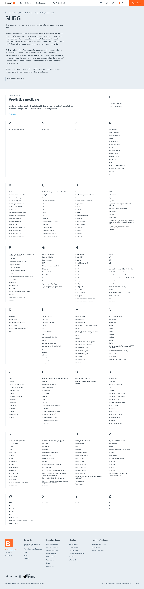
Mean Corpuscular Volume (83, 345)
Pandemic (45, 381)
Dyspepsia (78, 233)
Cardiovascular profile (49, 233)
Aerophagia (112, 159)
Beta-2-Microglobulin (15, 207)
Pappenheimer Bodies (49, 384)
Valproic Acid (113, 444)
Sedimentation (13, 467)
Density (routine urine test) (83, 201)
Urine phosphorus (81, 473)
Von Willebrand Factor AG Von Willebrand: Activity (118, 474)
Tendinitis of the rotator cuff (50, 452)
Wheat (11, 515)
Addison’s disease (114, 150)
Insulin (111, 290)
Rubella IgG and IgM (115, 423)
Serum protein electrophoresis (18, 482)
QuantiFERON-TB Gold (82, 378)
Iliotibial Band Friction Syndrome (119, 272)
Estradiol (111, 230)
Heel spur (78, 296)
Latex (44, 325)
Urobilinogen (79, 484)
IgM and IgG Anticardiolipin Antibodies (121, 269)
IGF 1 (110, 260)
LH (43, 349)
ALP (110, 174)
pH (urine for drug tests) (49, 417)
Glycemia (45, 269)
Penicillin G (45, 408)
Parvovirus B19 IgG (48, 387)
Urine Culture (79, 461)
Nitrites (111, 340)
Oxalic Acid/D (13, 414)
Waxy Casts (12, 509)
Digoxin (77, 213)
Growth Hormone (47, 278)
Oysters (11, 417)
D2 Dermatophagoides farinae (85, 195)
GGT (43, 263)
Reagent (111, 390)
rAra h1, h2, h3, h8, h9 (115, 384)
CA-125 (44, 210)
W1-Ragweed (13, 503)
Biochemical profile (15, 219)
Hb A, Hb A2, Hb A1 (81, 263)
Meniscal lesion (80, 360)
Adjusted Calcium (114, 156)
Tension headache (48, 458)
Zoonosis (111, 509)
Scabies (11, 456)
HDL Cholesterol (80, 293)
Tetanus (44, 461)
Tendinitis (45, 450)
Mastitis (77, 336)
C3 (43, 204)
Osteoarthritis (13, 399)
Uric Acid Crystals (81, 452)
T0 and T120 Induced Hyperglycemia (54, 441)
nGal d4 (111, 337)
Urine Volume (79, 481)
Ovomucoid (12, 411)
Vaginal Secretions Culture (117, 441)
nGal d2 (111, 331)
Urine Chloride (79, 458)
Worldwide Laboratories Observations (21, 521)
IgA (110, 257)
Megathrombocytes (81, 354)
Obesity (11, 381)
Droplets (78, 230)
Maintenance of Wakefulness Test (86, 325)
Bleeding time (13, 225)
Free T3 (11, 300)
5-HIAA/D (45, 130)
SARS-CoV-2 (13, 452)
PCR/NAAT (46, 393)
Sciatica (11, 464)
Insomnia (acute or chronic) (117, 287)
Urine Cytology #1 (80, 464)
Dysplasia (78, 236)
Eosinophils (112, 217)
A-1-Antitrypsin (113, 130)
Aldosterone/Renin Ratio (116, 168)
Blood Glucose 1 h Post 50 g (17, 227)
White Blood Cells (14, 518)
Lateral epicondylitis (48, 322)
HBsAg (77, 284)
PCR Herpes (46, 390)
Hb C (77, 266)
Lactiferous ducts (47, 316)
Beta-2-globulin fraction (16, 204)
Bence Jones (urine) (15, 201)
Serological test (14, 473)
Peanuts (44, 396)
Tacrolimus (45, 447)
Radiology (112, 381)
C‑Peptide (45, 195)
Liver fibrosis (46, 358)
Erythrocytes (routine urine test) (119, 227)
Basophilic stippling (15, 198)
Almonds (111, 171)
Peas (43, 399)
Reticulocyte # (113, 405)
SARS (11, 450)
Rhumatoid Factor (114, 417)
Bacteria (11, 192)
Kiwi (10, 331)
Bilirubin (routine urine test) (17, 213)
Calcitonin (45, 219)
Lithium (44, 355)
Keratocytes (13, 319)
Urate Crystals (79, 444)
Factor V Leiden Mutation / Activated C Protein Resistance (21, 255)
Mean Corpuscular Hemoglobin (85, 342)
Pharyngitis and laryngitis (50, 420)
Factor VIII (12, 259)
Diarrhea (78, 210)
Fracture (11, 294)
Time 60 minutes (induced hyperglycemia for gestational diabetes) (55, 482)
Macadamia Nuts (80, 316)
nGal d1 (111, 328)
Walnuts (11, 506)
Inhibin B (111, 284)
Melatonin (78, 357)
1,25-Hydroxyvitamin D (116, 103)
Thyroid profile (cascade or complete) (54, 470)
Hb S (77, 275)
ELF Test (111, 214)
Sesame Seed (13, 485)
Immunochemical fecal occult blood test (121, 278)
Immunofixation (113, 281)
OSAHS (11, 393)
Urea (76, 447)
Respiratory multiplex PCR (117, 402)
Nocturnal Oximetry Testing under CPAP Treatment (121, 347)
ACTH (111, 147)
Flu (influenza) (13, 285)
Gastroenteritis (47, 260)
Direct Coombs (80, 225)
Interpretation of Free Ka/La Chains (120, 293)
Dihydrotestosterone (81, 216)
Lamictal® (45, 319)
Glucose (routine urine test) (50, 266)
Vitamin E (112, 470)
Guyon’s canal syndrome (49, 281)
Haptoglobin (79, 257)
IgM (110, 266)
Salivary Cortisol (14, 444)
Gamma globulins (47, 257)
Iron (110, 299)
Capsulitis (45, 225)
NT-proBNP (112, 357)
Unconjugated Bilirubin (82, 441)
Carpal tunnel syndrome (49, 236)
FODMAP (12, 288)
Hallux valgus (79, 254)
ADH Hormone (113, 153)
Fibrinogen (12, 282)
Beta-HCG (12, 210)
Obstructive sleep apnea (16, 384)
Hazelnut (78, 260)
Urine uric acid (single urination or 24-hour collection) (88, 477)
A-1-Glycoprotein (114, 133)
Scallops (11, 458)
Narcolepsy (112, 319)
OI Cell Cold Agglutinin (16, 387)
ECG (110, 192)
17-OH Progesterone (115, 106)
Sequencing (12, 470)
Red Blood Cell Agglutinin (117, 393)
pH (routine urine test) (49, 414)
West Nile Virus (13, 512)
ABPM (111, 139)
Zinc (110, 506)
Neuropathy (112, 322)
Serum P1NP (13, 479)
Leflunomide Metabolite (49, 337)
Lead (43, 334)
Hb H (77, 272)
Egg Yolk (111, 201)
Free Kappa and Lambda (17, 297)
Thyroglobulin (46, 467)
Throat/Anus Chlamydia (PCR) (51, 464)
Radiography (113, 378)
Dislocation (78, 227)
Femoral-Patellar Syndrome (17, 271)
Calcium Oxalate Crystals (50, 221)
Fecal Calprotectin (14, 268)
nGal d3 (111, 334)
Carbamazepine (47, 227)
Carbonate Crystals (48, 230)
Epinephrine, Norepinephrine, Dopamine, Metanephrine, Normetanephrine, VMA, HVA (121, 222)
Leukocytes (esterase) (49, 343)
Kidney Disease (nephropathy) (18, 328)
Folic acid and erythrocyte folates (19, 291)
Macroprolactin (80, 322)
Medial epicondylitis (81, 351)
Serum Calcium (13, 476)
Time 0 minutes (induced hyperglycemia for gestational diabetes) (54, 474)
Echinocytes (112, 195)
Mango (77, 328)
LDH (43, 328)
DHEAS (77, 207)
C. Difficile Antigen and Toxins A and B (54, 192)
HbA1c (77, 278)
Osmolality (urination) (15, 396)
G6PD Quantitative (48, 254)
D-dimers (78, 192)
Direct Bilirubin (80, 221)
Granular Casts (47, 272)
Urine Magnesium (80, 470)
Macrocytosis (79, 319)
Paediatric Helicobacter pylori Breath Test (55, 378)
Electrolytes (112, 211)
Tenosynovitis (46, 456)
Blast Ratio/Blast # (15, 221)
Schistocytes (13, 461)
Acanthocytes (113, 141)
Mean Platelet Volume (82, 348)
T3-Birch (45, 444)
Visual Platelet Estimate (116, 458)
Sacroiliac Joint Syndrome (17, 441)
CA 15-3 (44, 213)
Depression (79, 204)
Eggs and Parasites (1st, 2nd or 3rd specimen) (120, 204)
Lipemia (44, 352)
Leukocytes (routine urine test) (51, 346)
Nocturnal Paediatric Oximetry (118, 351)
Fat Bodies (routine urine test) (18, 262)
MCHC (77, 339)
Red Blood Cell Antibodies (117, 396)
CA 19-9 (44, 216)
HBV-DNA (78, 290)
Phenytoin (45, 423)
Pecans (44, 402)
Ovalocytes (12, 408)
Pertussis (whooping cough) (51, 411)
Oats (10, 378)
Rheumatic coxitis (114, 411)
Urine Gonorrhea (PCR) (82, 467)
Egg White (112, 198)
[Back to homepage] (9, 544)
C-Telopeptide (46, 198)
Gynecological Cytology (49, 284)
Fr (101, 3)
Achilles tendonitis (114, 144)
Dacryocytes (79, 198)
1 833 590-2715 (11, 550)
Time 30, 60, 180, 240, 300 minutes (53, 478)
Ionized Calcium (114, 296)
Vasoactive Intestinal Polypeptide (119, 450)
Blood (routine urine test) (16, 236)
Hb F (77, 269)
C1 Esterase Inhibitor (48, 201)
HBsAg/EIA (79, 287)
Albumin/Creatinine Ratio (117, 165)
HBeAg (77, 281)
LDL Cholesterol (47, 331)
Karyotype (12, 316)
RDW (110, 387)
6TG (76, 130)
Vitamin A (112, 461)
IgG (110, 263)
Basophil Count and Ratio (17, 195)
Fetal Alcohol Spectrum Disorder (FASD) (21, 276)
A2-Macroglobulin (114, 136)
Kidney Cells (13, 325)
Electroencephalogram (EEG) (118, 208)
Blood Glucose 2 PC (15, 233)
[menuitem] (10, 3)
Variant (111, 447)
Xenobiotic (45, 503)
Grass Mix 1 (45, 275)
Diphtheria (78, 219)
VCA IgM (111, 452)
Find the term (13, 114)
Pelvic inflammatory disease (51, 405)
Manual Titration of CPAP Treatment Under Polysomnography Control (86, 332)
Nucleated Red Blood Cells (117, 360)
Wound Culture (13, 524)
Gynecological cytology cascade (52, 287)
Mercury (78, 362)
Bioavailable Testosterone (17, 216)
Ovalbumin (12, 405)
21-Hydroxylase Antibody (17, 130)
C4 (43, 207)
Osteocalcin (12, 402)
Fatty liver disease (14, 265)
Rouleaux (112, 420)
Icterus (111, 254)
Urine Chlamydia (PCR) (82, 456)
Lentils (44, 340)
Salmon (11, 447)
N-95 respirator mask (115, 316)
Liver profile (45, 361)
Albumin (111, 162)
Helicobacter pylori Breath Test (85, 299)
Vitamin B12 (112, 464)
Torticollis (45, 486)
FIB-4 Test (12, 280)
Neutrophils (112, 325)
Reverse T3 (112, 408)
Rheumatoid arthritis (115, 414)
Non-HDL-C (112, 354)
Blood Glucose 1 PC (15, 230)
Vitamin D (112, 467)
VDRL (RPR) (113, 456)
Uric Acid (78, 450)
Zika (110, 503)
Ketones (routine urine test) (17, 322)
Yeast (77, 503)
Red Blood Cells (114, 399)
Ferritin (11, 274)
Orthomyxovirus (14, 390)
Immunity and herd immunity (117, 275)
